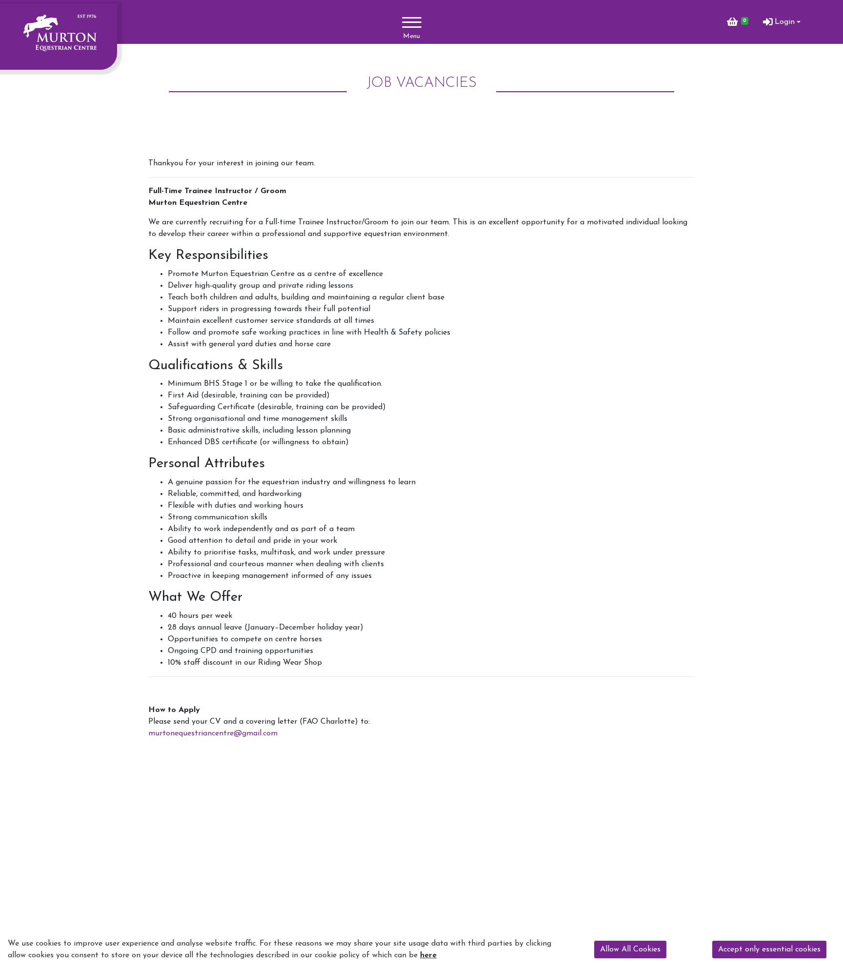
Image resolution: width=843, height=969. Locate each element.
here (428, 955)
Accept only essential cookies (769, 949)
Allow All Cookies (630, 949)
